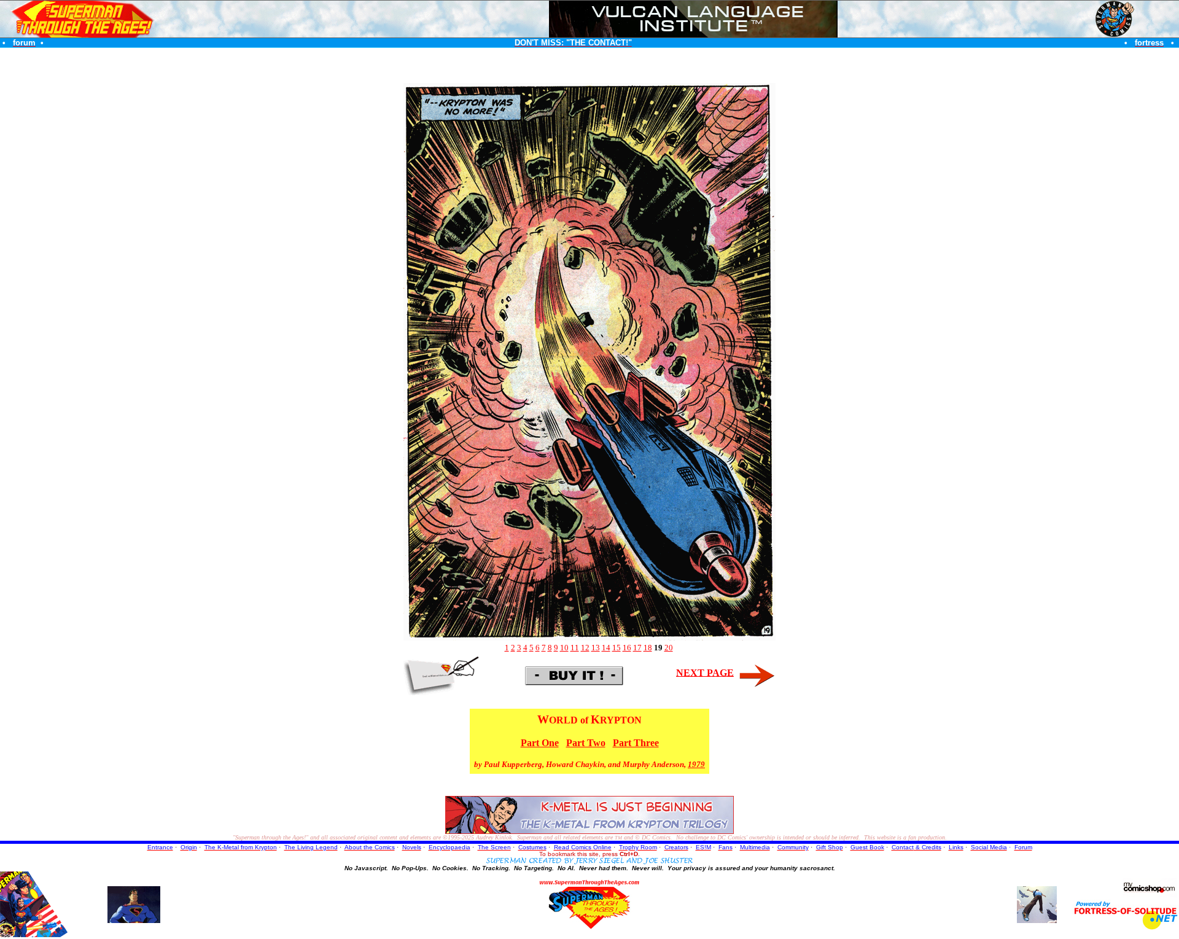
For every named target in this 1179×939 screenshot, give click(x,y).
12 (585, 647)
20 (668, 647)
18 (648, 647)
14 (606, 647)
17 (637, 647)
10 (564, 647)
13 (595, 647)
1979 (696, 764)
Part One (540, 743)
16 (627, 647)
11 (574, 647)
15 (616, 647)
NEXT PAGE (705, 672)
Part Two (585, 743)
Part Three (636, 743)
